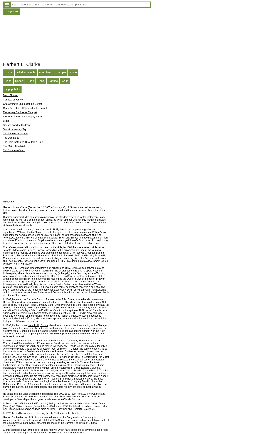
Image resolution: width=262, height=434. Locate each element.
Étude (30, 80)
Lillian (6, 121)
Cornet (9, 72)
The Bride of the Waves (15, 133)
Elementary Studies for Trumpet (20, 112)
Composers (11, 11)
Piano (73, 72)
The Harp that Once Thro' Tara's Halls (23, 142)
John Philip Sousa (38, 325)
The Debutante (11, 137)
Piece (8, 80)
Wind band (45, 72)
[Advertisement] (77, 39)
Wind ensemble (26, 72)
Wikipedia (8, 201)
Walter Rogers (51, 378)
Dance (19, 80)
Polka (41, 80)
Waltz (65, 80)
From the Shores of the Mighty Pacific (23, 116)
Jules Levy (90, 373)
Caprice (53, 80)
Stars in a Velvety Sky (14, 129)
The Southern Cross (14, 150)
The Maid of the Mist (14, 146)
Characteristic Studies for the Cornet (22, 104)
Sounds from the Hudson (16, 125)
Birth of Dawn (10, 95)
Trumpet (61, 72)
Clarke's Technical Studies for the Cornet (25, 108)
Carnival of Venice (13, 99)
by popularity (12, 89)
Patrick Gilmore (69, 315)
